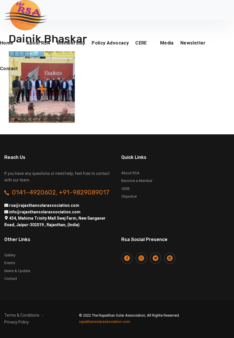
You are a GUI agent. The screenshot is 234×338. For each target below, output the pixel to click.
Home (6, 43)
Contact (9, 68)
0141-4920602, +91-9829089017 (60, 192)
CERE (141, 43)
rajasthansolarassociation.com (104, 321)
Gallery (9, 255)
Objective (129, 196)
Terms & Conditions (21, 315)
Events (9, 263)
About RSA (130, 173)
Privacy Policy (16, 322)
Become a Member (136, 181)
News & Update (17, 271)
